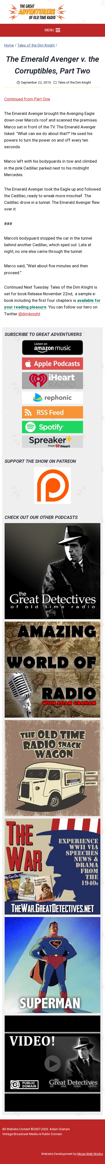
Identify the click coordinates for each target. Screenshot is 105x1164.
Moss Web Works (90, 1154)
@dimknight (29, 313)
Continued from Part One (27, 99)
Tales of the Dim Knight (74, 82)
